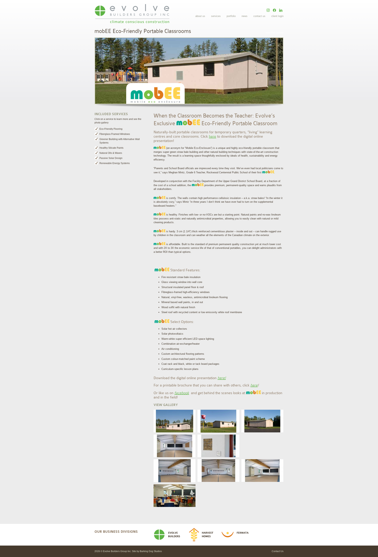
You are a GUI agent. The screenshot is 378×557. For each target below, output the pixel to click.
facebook (181, 393)
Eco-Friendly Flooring (110, 129)
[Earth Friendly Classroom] (174, 470)
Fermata (236, 535)
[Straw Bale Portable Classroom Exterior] (174, 421)
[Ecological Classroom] (218, 470)
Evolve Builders (168, 535)
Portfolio (231, 16)
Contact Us (259, 16)
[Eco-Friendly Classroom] (262, 470)
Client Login (277, 16)
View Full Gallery (274, 32)
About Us (200, 16)
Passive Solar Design (110, 158)
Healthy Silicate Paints (111, 147)
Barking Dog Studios (151, 551)
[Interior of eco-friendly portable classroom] (174, 495)
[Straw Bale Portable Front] (218, 421)
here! (222, 378)
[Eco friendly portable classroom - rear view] (262, 421)
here (212, 136)
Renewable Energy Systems (114, 163)
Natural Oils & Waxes (110, 153)
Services (216, 16)
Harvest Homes (202, 535)
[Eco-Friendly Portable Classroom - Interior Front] (174, 446)
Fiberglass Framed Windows (114, 134)
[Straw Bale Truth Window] (218, 446)
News (244, 16)
